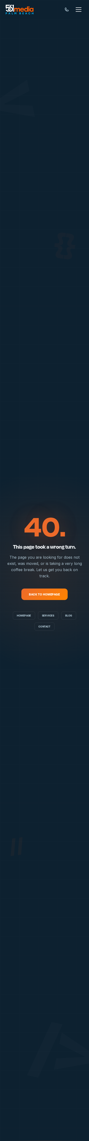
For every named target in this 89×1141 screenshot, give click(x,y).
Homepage (24, 615)
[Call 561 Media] (66, 9)
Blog (68, 615)
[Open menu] (78, 9)
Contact (44, 626)
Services (48, 615)
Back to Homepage (44, 594)
